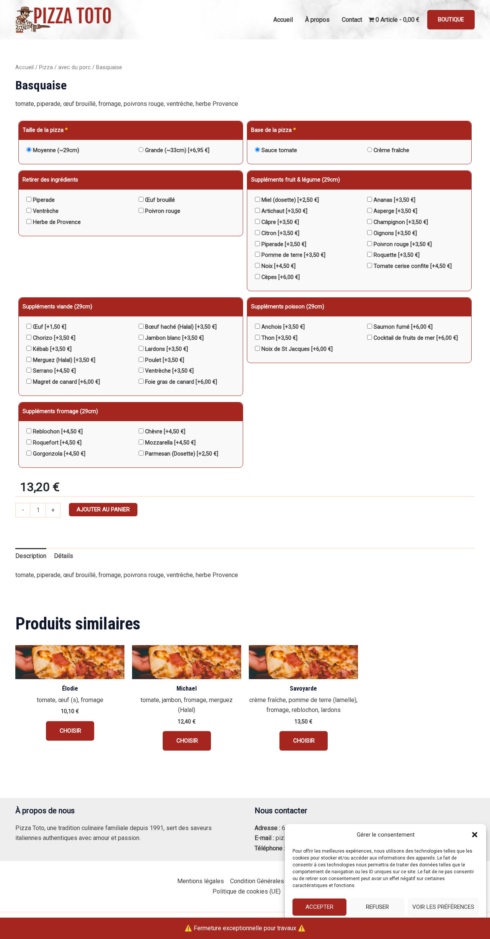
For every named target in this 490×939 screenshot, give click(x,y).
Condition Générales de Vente (270, 881)
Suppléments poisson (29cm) (287, 306)
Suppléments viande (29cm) (57, 306)
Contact (352, 19)
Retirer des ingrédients (50, 180)
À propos (317, 19)
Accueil (283, 19)
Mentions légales (200, 881)
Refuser (377, 906)
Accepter (319, 906)
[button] (475, 834)
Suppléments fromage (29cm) (60, 411)
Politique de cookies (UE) (246, 891)
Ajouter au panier (103, 509)
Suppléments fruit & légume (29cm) (295, 180)
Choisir (70, 730)
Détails (63, 556)
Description (30, 556)
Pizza (46, 67)
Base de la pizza (273, 130)
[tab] (30, 556)
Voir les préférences (443, 906)
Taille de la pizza (45, 130)
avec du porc (74, 67)
